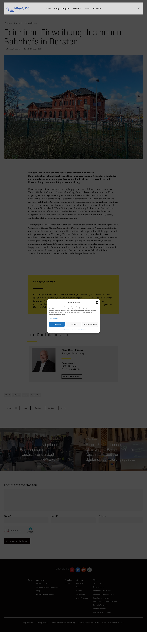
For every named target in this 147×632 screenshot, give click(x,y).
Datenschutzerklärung (75, 329)
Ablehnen (73, 324)
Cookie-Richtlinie (65, 329)
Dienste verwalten (54, 318)
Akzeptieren (57, 324)
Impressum (83, 329)
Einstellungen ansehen (90, 324)
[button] (97, 302)
